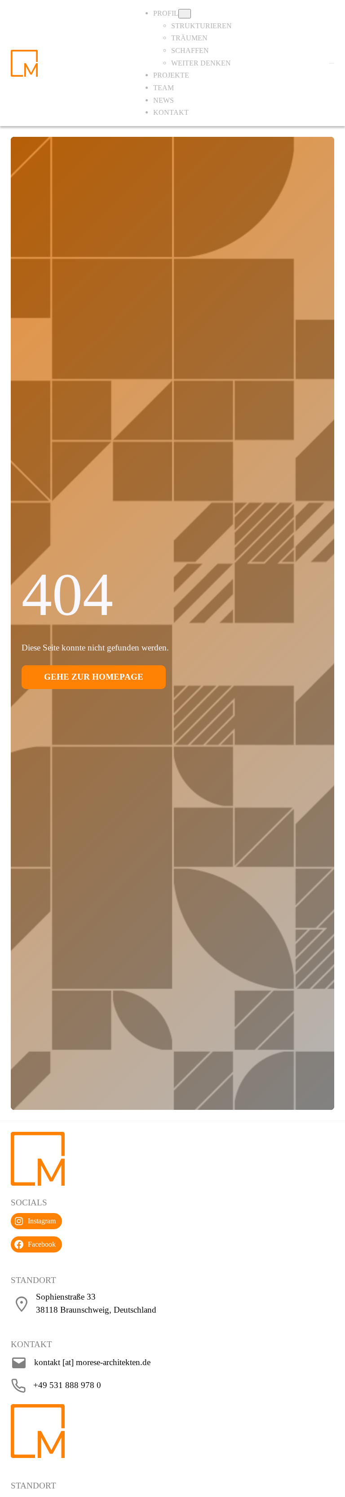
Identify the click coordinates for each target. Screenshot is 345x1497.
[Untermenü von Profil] (184, 13)
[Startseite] (24, 62)
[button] (331, 63)
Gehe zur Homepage (93, 676)
